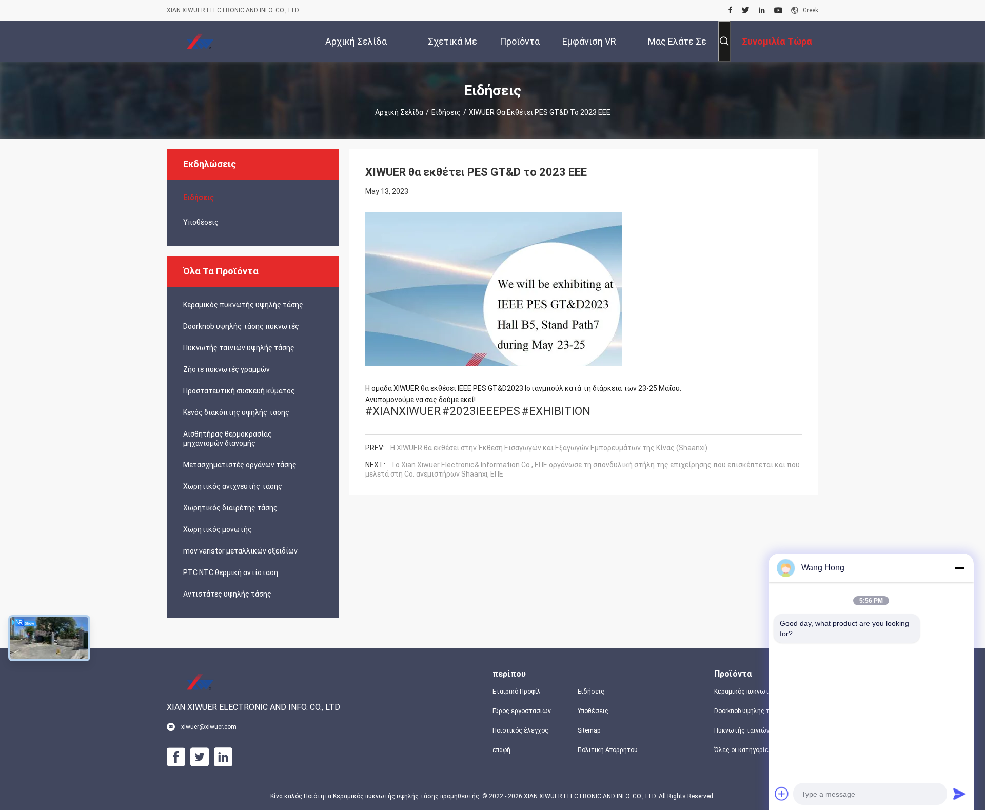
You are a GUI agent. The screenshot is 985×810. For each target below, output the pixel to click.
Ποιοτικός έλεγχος (520, 730)
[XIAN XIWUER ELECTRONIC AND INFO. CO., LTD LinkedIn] (762, 10)
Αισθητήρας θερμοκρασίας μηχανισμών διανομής (227, 438)
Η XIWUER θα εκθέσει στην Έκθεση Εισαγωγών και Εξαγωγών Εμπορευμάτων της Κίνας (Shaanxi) (548, 448)
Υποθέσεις (201, 222)
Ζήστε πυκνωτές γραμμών (226, 369)
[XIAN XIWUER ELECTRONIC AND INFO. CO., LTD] (200, 41)
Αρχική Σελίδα (399, 112)
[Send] (959, 793)
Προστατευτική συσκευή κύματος (239, 391)
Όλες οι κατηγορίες (743, 750)
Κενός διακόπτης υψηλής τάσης (236, 412)
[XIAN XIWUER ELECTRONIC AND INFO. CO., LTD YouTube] (778, 10)
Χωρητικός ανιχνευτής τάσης (232, 486)
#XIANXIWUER (403, 411)
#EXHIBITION (556, 411)
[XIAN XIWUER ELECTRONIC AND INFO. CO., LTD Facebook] (730, 10)
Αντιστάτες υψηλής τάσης (227, 594)
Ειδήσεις (446, 112)
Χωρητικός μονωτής (217, 529)
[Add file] (782, 793)
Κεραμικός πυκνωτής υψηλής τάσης (243, 305)
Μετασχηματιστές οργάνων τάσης (240, 465)
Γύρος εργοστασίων (522, 711)
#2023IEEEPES (481, 411)
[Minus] (959, 568)
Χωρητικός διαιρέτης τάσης (230, 508)
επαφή (501, 750)
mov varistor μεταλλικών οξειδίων (240, 551)
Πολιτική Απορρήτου (608, 750)
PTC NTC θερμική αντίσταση (230, 572)
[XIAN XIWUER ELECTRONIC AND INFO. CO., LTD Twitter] (746, 10)
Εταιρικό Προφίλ (517, 691)
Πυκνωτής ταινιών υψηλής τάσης (238, 348)
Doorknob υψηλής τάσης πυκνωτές (241, 326)
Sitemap (589, 730)
